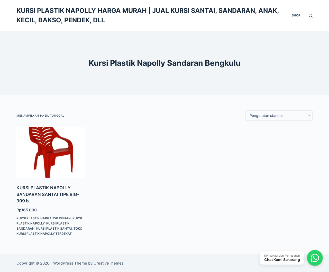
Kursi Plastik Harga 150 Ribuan (43, 218)
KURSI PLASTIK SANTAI (54, 228)
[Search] (311, 15)
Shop (296, 15)
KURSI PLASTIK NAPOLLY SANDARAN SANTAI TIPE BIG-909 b (47, 194)
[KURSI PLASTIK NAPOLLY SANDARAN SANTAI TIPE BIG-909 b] (50, 152)
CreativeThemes (109, 263)
